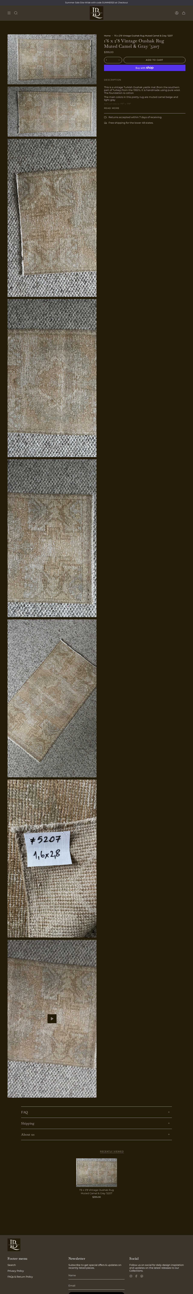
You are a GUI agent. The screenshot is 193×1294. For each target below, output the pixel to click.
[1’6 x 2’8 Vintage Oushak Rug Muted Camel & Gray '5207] (96, 1172)
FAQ (24, 1112)
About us (27, 1134)
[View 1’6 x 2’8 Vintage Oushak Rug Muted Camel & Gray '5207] (52, 1019)
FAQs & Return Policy (20, 1276)
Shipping (27, 1123)
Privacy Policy (16, 1270)
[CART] (183, 13)
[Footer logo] (14, 1244)
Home (107, 35)
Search (12, 1265)
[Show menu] (9, 13)
